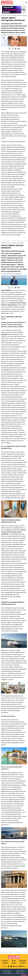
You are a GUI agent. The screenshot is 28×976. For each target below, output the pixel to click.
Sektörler (5, 963)
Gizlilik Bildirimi (20, 971)
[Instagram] (8, 966)
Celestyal (4, 334)
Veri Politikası (7, 971)
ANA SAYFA (3, 15)
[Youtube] (11, 966)
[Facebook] (9, 49)
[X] (12, 49)
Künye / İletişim (7, 973)
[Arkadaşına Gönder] (19, 49)
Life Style (22, 963)
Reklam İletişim (20, 973)
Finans (14, 960)
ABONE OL (21, 966)
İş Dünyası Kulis (5, 960)
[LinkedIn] (15, 49)
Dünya (8, 15)
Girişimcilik (22, 960)
